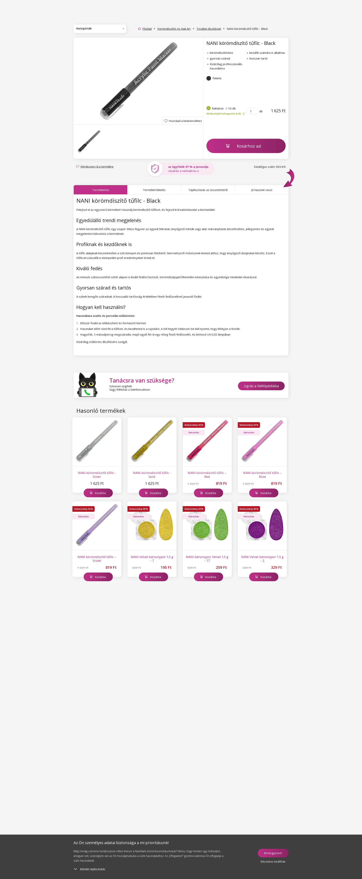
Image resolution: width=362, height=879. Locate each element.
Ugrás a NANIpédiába (261, 386)
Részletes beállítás (273, 861)
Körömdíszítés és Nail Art (174, 29)
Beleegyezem (273, 853)
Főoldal (147, 29)
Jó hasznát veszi (261, 190)
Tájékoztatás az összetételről (208, 190)
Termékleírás (100, 190)
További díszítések (208, 29)
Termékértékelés (154, 190)
